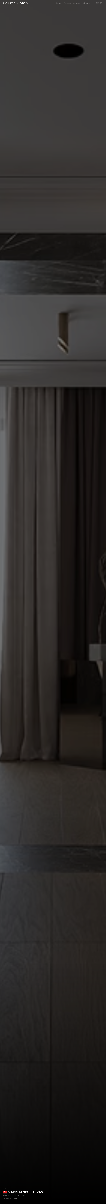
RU (97, 3)
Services (76, 3)
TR (101, 3)
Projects (67, 3)
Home (58, 3)
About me (87, 3)
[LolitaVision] (16, 3)
